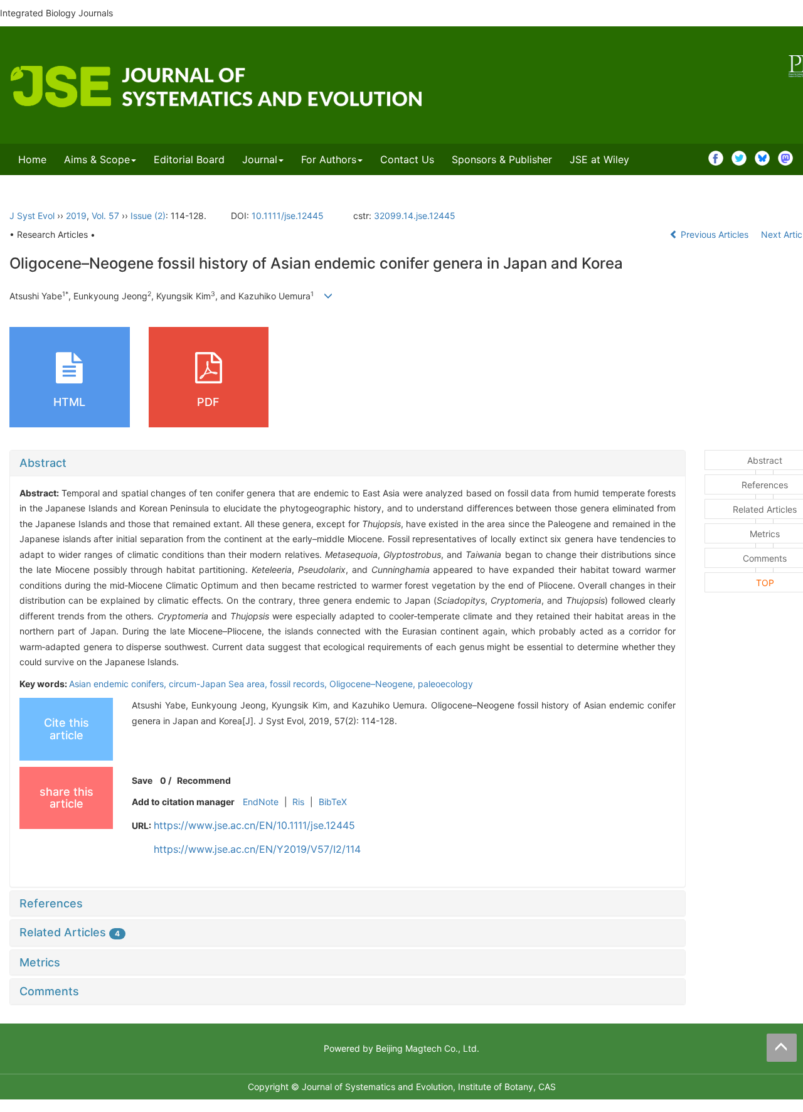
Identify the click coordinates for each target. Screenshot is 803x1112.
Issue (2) (148, 215)
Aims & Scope (97, 159)
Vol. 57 (105, 215)
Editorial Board (189, 159)
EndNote (261, 801)
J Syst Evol (32, 215)
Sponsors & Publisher (502, 159)
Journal (259, 159)
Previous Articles (714, 234)
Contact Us (407, 159)
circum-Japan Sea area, (219, 683)
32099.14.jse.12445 (414, 215)
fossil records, (299, 683)
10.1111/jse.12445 (288, 215)
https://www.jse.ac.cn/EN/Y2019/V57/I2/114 (257, 849)
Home (32, 159)
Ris (298, 801)
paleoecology (445, 683)
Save (142, 780)
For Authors (328, 159)
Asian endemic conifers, (119, 683)
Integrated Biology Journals (56, 13)
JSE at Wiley (599, 159)
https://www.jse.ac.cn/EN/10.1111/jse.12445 (254, 825)
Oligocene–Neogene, (373, 683)
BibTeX (333, 801)
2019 (76, 215)
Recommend (204, 780)
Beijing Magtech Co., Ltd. (427, 1048)
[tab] (347, 463)
